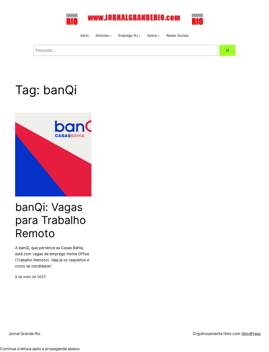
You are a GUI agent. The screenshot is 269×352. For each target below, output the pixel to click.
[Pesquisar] (227, 50)
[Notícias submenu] (110, 36)
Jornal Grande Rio (24, 333)
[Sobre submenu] (159, 36)
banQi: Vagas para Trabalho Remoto (50, 220)
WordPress (251, 333)
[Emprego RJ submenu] (140, 36)
